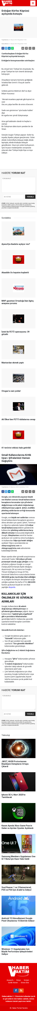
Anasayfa (10, 980)
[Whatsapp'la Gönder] (12, 48)
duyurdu (12, 587)
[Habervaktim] (7, 3)
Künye (18, 980)
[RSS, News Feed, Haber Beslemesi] (21, 990)
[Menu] (33, 3)
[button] (26, 48)
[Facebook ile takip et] (15, 990)
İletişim (26, 980)
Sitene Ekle (25, 983)
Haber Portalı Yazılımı (20, 1008)
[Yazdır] (22, 48)
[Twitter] (6, 48)
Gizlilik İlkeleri (13, 983)
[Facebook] (3, 48)
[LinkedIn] (9, 48)
